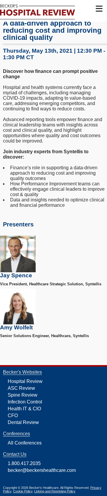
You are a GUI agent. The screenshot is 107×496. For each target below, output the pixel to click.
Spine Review (22, 395)
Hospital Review (25, 381)
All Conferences (25, 442)
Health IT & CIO (24, 408)
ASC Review (21, 388)
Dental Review (23, 422)
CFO (13, 415)
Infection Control (25, 401)
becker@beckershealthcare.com (42, 470)
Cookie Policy (22, 491)
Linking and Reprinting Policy (54, 491)
